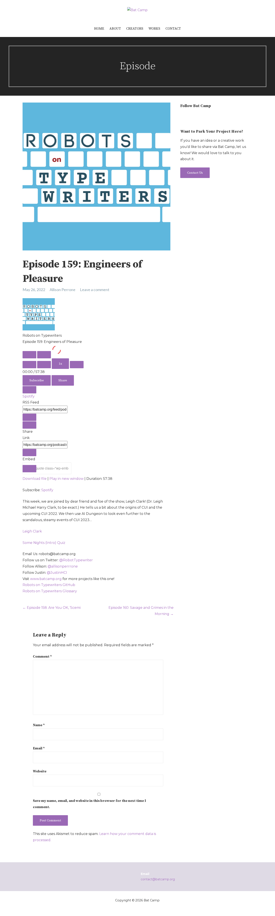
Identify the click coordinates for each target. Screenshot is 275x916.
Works (154, 28)
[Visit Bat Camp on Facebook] (199, 117)
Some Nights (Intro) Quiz (44, 543)
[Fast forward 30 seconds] (77, 364)
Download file (35, 479)
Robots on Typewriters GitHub (49, 585)
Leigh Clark (32, 531)
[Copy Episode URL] (29, 452)
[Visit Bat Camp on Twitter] (191, 117)
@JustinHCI (57, 573)
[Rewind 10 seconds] (44, 364)
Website (39, 771)
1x (60, 364)
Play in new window (66, 479)
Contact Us (195, 173)
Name (39, 725)
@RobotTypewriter (76, 560)
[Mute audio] (29, 364)
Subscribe (36, 380)
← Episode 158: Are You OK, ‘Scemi (52, 608)
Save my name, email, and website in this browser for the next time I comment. (89, 804)
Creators (134, 28)
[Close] (29, 389)
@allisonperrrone (63, 566)
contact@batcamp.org (158, 879)
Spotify (29, 396)
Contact (173, 28)
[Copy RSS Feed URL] (29, 417)
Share (62, 380)
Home (99, 28)
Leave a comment (94, 289)
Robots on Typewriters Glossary (50, 591)
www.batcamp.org (46, 579)
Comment (42, 656)
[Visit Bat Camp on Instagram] (183, 117)
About (115, 28)
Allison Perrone (62, 289)
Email (39, 748)
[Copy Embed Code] (29, 468)
